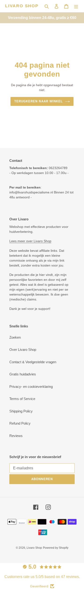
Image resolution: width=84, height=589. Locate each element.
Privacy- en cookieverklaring (31, 387)
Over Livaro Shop (22, 350)
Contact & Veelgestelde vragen (32, 362)
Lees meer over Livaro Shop (30, 241)
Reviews (16, 436)
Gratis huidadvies (22, 374)
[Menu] (76, 6)
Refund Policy (20, 423)
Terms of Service (22, 399)
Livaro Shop (21, 6)
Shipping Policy (21, 411)
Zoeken (15, 337)
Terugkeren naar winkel (38, 101)
